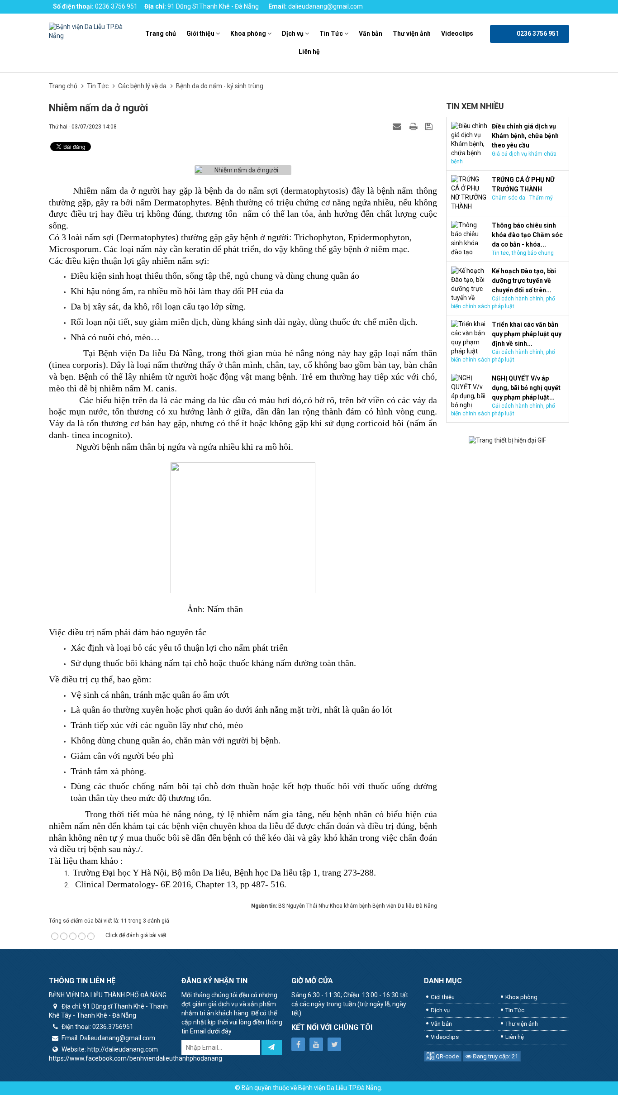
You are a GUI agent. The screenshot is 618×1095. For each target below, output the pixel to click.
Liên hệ (309, 51)
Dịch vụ (293, 33)
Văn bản (370, 33)
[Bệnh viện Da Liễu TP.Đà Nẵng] (88, 31)
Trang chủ (160, 33)
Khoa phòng (248, 33)
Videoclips (457, 33)
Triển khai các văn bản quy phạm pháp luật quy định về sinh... (526, 334)
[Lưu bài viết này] (430, 126)
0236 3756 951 (116, 6)
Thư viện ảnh (412, 33)
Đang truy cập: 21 (494, 1056)
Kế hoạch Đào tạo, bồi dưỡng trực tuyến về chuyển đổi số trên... (524, 280)
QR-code (446, 1056)
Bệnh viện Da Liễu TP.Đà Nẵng (339, 1087)
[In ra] (414, 126)
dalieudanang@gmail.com (325, 6)
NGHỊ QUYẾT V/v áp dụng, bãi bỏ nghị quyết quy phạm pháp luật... (526, 388)
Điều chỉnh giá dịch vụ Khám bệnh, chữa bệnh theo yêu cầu (525, 136)
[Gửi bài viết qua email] (398, 126)
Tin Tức (331, 33)
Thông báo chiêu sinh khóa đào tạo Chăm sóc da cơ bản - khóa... (527, 235)
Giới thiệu (200, 33)
